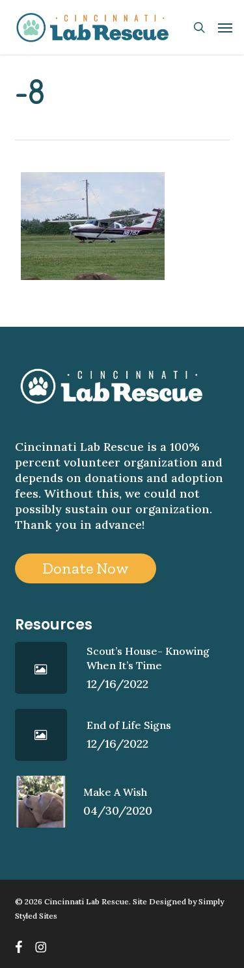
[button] (225, 27)
